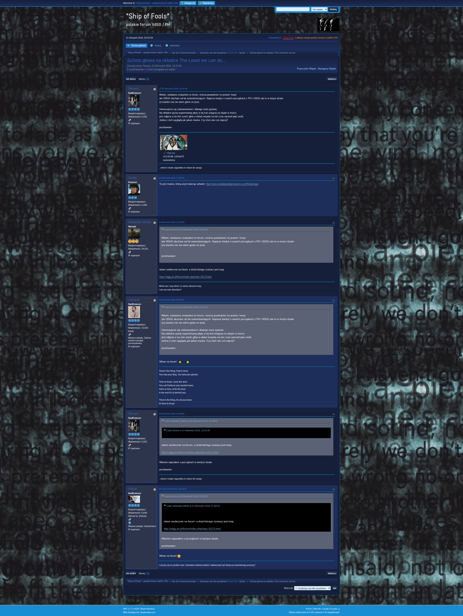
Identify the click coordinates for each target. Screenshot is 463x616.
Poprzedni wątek (306, 68)
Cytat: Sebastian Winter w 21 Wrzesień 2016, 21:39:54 (191, 421)
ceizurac (134, 299)
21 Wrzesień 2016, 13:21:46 (174, 89)
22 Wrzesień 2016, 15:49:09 (171, 414)
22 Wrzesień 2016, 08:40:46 (171, 300)
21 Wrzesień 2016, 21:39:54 (171, 222)
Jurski (132, 178)
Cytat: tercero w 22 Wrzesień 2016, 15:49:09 (186, 496)
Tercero (133, 88)
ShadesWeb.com (147, 612)
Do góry (131, 573)
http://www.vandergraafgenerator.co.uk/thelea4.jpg (232, 184)
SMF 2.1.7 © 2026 (131, 609)
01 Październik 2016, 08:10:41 (173, 489)
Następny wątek (327, 68)
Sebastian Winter (139, 222)
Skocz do (288, 588)
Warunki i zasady (321, 609)
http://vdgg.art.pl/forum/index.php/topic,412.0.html (185, 276)
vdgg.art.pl (288, 38)
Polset (132, 489)
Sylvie (242, 53)
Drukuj (332, 79)
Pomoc (309, 609)
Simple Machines (147, 609)
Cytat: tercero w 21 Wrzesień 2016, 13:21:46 (186, 229)
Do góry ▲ (335, 609)
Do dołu (131, 79)
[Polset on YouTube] (129, 523)
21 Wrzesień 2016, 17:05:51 (171, 178)
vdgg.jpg (170, 153)
